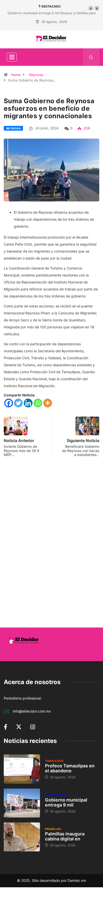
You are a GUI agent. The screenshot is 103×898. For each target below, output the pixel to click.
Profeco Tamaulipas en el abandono (69, 768)
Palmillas (53, 829)
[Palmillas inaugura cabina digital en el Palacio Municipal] (22, 836)
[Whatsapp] (38, 403)
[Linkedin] (28, 403)
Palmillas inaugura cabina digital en (64, 836)
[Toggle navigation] (12, 57)
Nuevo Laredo (56, 795)
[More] (47, 403)
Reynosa (36, 75)
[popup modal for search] (91, 57)
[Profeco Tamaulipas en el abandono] (22, 768)
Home (15, 75)
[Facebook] (8, 403)
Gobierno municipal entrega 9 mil (66, 802)
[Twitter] (18, 403)
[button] (90, 8)
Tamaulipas (54, 761)
